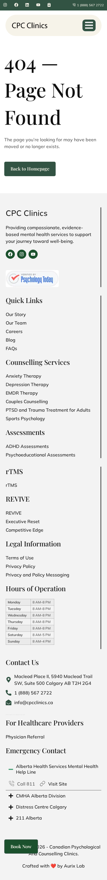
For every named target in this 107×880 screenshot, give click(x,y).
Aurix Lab (74, 866)
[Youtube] (33, 254)
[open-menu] (89, 25)
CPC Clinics (27, 213)
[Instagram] (21, 254)
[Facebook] (10, 254)
